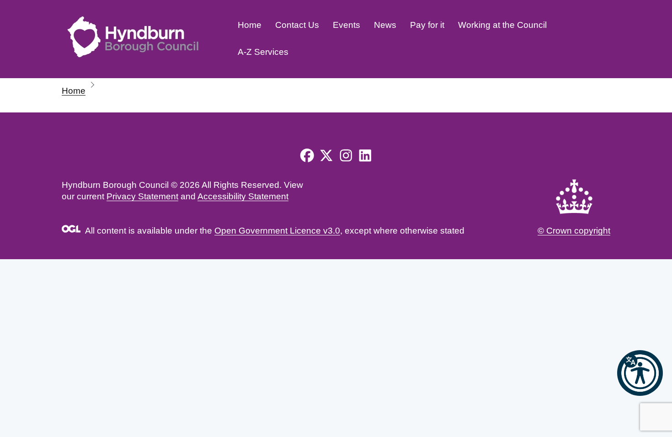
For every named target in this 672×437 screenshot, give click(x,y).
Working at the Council (502, 25)
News (385, 25)
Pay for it (427, 25)
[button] (640, 373)
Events (346, 25)
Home (249, 25)
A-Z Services (263, 52)
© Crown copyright (574, 230)
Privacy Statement (142, 196)
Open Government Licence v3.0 (277, 230)
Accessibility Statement (242, 196)
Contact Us (297, 25)
